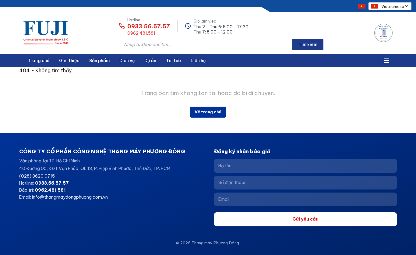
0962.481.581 (141, 33)
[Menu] (386, 60)
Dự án (150, 60)
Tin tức (173, 60)
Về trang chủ (208, 111)
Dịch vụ (127, 60)
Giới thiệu (69, 60)
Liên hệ (198, 60)
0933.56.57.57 (148, 26)
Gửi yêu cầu (305, 219)
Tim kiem (307, 44)
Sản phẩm (99, 60)
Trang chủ (38, 60)
